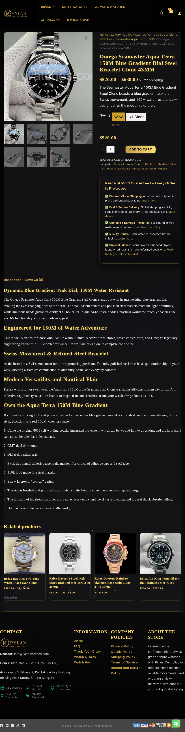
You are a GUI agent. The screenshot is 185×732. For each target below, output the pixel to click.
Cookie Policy (121, 652)
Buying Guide (78, 20)
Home (104, 34)
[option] (118, 117)
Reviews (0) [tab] (34, 280)
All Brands (50, 20)
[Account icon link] (179, 13)
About (78, 641)
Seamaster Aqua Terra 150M (135, 39)
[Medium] (7, 725)
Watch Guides (85, 657)
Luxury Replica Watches (128, 34)
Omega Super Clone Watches (149, 168)
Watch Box (82, 662)
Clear (116, 125)
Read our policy (150, 227)
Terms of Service (124, 662)
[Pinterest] (12, 725)
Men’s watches (74, 7)
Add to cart (140, 149)
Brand (46, 7)
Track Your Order (87, 651)
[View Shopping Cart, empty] (171, 13)
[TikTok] (18, 725)
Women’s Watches (110, 7)
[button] (53, 7)
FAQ (77, 646)
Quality (105, 115)
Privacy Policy (122, 646)
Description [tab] (12, 280)
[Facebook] (1, 725)
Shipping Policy (123, 657)
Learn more (149, 200)
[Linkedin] (23, 725)
